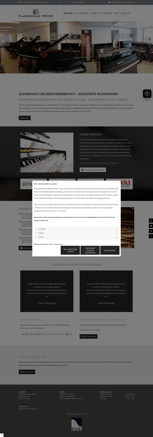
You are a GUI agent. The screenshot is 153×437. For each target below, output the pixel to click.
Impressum (58, 244)
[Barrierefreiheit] (147, 93)
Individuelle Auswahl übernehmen (90, 250)
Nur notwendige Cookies (70, 250)
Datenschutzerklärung (43, 244)
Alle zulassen (109, 250)
